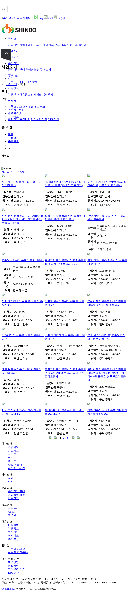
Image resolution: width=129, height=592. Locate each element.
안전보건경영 (39, 119)
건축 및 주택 (15, 109)
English (61, 18)
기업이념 (13, 44)
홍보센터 (13, 75)
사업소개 (13, 50)
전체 (10, 106)
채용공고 (24, 94)
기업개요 (24, 44)
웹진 (50, 18)
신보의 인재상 (16, 106)
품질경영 (24, 119)
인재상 (12, 100)
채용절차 (13, 94)
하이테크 (13, 116)
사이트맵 (28, 18)
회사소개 (13, 38)
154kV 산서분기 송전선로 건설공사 (23, 260)
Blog (40, 18)
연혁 (42, 44)
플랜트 (12, 113)
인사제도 (36, 94)
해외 (16, 57)
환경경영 (13, 119)
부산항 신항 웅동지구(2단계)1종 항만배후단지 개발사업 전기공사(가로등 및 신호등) (22, 219)
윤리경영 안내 (16, 491)
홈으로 (7, 18)
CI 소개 (24, 82)
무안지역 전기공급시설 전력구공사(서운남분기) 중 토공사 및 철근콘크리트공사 (65, 373)
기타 (10, 120)
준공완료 (13, 141)
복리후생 (47, 94)
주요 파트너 (61, 44)
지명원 (34, 82)
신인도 (35, 44)
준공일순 (22, 171)
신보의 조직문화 (35, 106)
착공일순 (6, 171)
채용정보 (13, 88)
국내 (10, 74)
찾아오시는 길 (77, 44)
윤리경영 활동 (34, 69)
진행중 (12, 137)
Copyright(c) (8, 588)
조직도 (50, 44)
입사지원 (13, 532)
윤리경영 (13, 63)
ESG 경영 (53, 119)
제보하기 (48, 69)
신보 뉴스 (13, 82)
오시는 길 (17, 18)
